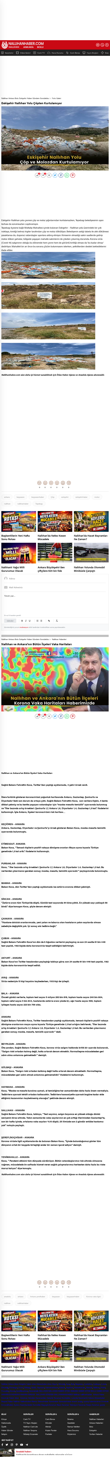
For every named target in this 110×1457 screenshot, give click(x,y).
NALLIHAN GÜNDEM (45, 1394)
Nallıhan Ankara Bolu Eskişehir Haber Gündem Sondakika (25, 98)
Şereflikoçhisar (22, 1391)
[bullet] (41, 620)
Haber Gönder (7, 1430)
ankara (7, 497)
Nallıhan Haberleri (59, 639)
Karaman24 (83, 1397)
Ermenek (105, 1401)
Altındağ (61, 1384)
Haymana (41, 1387)
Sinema (70, 1419)
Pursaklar (5, 1391)
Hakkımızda (6, 1422)
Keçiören (69, 1387)
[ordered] (37, 620)
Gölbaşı (27, 1387)
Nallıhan (4, 1384)
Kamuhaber (53, 1401)
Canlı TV (41, 53)
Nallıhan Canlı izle (30, 1426)
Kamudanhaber (65, 1401)
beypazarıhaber (37, 497)
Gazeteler (9, 52)
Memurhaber (43, 1401)
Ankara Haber (98, 1394)
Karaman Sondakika (62, 1397)
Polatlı (103, 1387)
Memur (34, 1401)
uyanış (86, 1401)
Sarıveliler (37, 1404)
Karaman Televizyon (70, 1404)
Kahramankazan (51, 1387)
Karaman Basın (55, 1404)
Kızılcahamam (79, 1387)
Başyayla (44, 1404)
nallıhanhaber (22, 503)
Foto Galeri (56, 98)
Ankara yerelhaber (37, 1296)
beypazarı (20, 497)
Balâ (72, 1384)
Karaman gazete (98, 1404)
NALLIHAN (43, 1391)
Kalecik (62, 1387)
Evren (21, 1387)
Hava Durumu (57, 53)
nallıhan (7, 503)
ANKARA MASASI (28, 1394)
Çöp (52, 497)
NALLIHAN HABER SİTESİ (59, 1391)
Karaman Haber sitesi (10, 1397)
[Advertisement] (55, 20)
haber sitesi (31, 1384)
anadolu (7, 1296)
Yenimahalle (33, 1391)
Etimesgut (13, 1387)
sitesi (49, 1384)
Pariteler (48, 1434)
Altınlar (48, 1426)
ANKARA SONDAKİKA (10, 1394)
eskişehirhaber (81, 497)
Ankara (11, 1384)
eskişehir (65, 497)
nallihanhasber (86, 1394)
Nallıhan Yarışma (30, 1430)
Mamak (89, 1387)
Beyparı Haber (7, 1401)
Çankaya (96, 1384)
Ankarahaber (41, 1384)
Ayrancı (17, 1404)
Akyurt (54, 1384)
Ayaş (68, 1384)
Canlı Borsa (75, 52)
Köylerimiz (71, 1434)
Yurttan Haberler (96, 1434)
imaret (74, 1401)
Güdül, (33, 1387)
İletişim (4, 1434)
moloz (96, 497)
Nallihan (76, 1394)
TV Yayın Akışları (30, 1422)
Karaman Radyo (84, 1404)
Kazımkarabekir (26, 1404)
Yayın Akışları (92, 52)
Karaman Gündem (27, 1397)
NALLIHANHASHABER (63, 1394)
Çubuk (104, 1384)
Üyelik (3, 1426)
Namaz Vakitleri (73, 1426)
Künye (4, 1419)
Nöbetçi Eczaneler (30, 1434)
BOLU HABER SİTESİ (100, 1391)
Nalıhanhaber (25, 1401)
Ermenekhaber (7, 1404)
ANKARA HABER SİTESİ (80, 1391)
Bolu (16, 1384)
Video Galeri (25, 52)
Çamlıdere (88, 1384)
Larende (74, 1397)
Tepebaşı (39, 503)
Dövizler (48, 1422)
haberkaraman (95, 1401)
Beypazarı (79, 1384)
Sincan (12, 1391)
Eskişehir (22, 1384)
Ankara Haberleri (96, 1422)
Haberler (50, 1397)
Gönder (10, 620)
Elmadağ (4, 1387)
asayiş (80, 1401)
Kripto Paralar (51, 1430)
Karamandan (41, 1397)
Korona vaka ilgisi (93, 1296)
